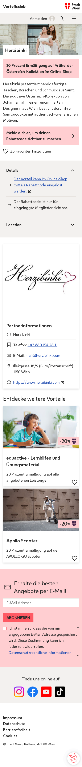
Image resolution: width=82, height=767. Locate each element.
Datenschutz (14, 723)
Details (12, 170)
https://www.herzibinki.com (36, 382)
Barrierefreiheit (16, 729)
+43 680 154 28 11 (42, 344)
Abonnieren (18, 617)
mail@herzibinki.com (42, 355)
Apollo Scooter (21, 541)
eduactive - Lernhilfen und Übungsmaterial (33, 461)
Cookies (10, 735)
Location (13, 224)
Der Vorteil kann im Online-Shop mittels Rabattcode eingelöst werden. (40, 185)
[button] (74, 18)
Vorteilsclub (14, 6)
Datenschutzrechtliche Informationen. (40, 652)
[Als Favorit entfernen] (74, 482)
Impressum (12, 717)
